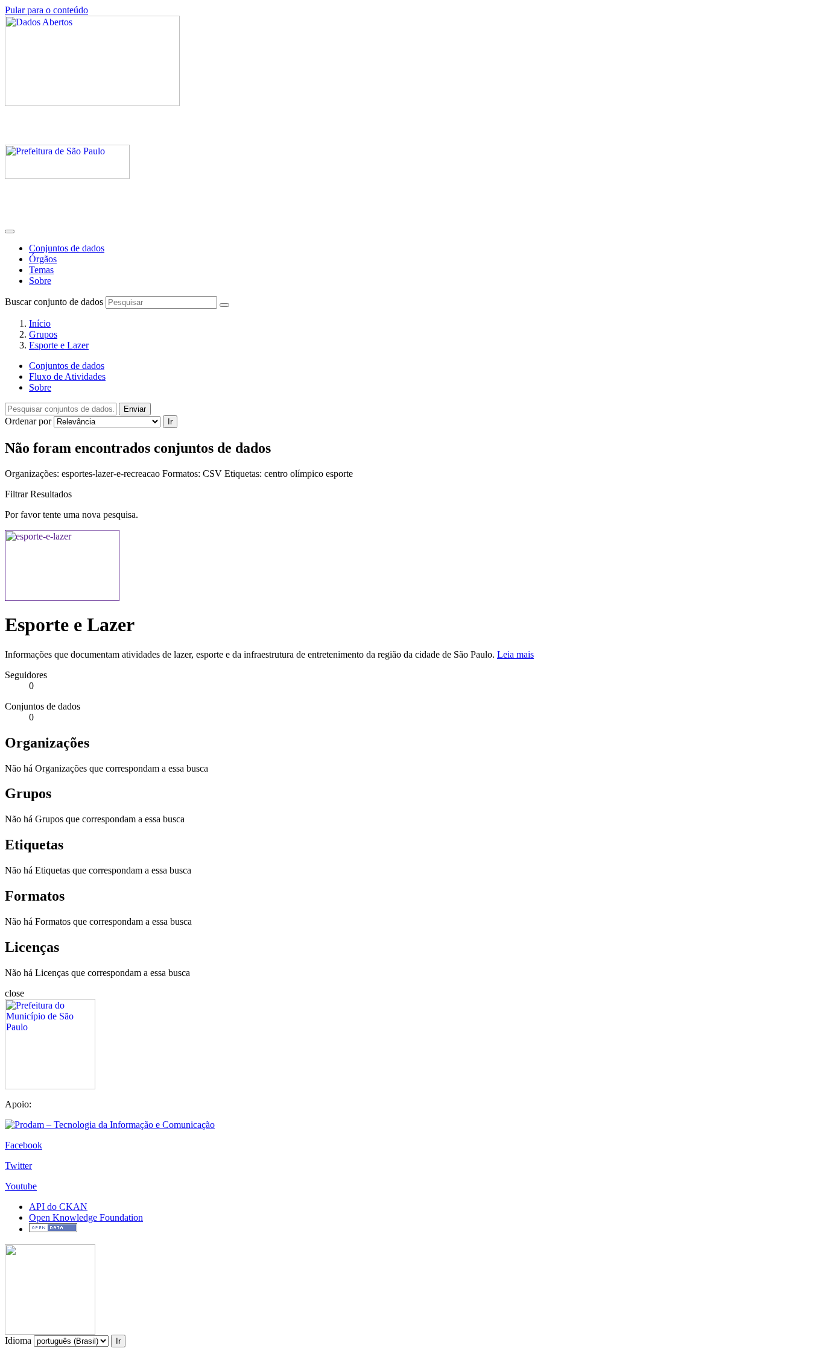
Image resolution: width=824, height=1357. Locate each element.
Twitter (18, 1165)
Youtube (21, 1186)
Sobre (40, 280)
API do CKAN (58, 1206)
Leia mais (515, 654)
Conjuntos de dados (66, 248)
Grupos (43, 334)
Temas (41, 270)
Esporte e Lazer (59, 345)
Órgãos (43, 259)
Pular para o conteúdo (46, 10)
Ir (170, 421)
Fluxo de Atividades (67, 376)
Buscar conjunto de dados (54, 302)
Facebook (23, 1145)
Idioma (18, 1340)
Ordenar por (28, 421)
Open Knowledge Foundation (86, 1217)
